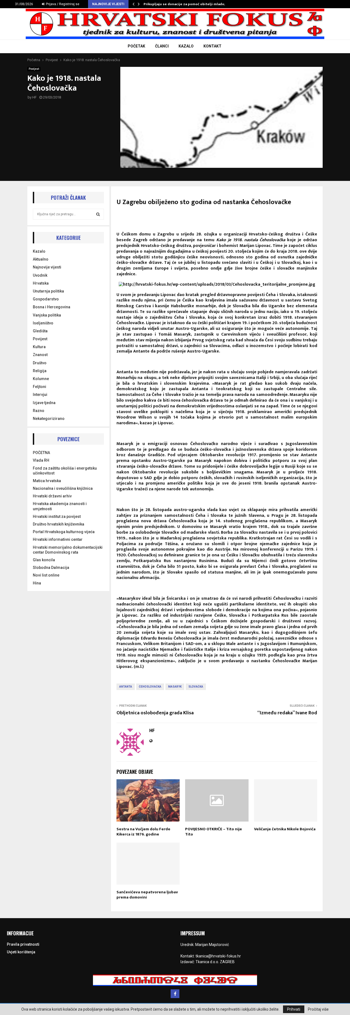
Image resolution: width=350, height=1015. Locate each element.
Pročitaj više (318, 1009)
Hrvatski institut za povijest (57, 516)
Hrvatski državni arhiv (52, 496)
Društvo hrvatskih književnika (58, 524)
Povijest (34, 68)
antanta (125, 686)
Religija (39, 371)
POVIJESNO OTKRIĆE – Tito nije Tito (213, 832)
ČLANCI (162, 46)
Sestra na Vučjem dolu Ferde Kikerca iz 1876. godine (143, 832)
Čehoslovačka (150, 686)
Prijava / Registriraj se (62, 4)
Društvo (39, 363)
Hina (37, 583)
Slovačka (195, 686)
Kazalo (39, 251)
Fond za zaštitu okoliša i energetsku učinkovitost (65, 470)
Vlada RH (41, 460)
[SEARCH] (98, 214)
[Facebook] (175, 993)
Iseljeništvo (43, 323)
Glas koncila (44, 560)
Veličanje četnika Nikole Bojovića (285, 829)
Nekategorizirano (49, 418)
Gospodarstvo (46, 299)
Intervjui (40, 394)
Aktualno (40, 259)
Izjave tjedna (44, 403)
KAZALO (186, 46)
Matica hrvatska (47, 481)
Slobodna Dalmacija (51, 567)
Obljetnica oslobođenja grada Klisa (155, 713)
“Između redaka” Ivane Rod (287, 713)
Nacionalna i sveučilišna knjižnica (63, 488)
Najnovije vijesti (47, 267)
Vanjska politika (47, 315)
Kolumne (41, 379)
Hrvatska (41, 283)
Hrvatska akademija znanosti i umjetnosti (60, 506)
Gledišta (40, 331)
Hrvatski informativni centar (58, 539)
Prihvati (293, 1009)
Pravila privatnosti (23, 944)
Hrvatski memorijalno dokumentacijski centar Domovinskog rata (68, 549)
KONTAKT (212, 46)
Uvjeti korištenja (21, 952)
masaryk (175, 686)
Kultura (39, 347)
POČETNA (41, 452)
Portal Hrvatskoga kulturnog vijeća (64, 532)
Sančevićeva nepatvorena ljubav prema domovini (147, 895)
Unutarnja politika (48, 291)
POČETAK (136, 46)
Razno (38, 410)
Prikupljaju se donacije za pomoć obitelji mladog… (186, 4)
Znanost (40, 355)
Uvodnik (40, 275)
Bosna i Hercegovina (51, 307)
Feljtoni (39, 386)
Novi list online (46, 575)
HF (34, 97)
